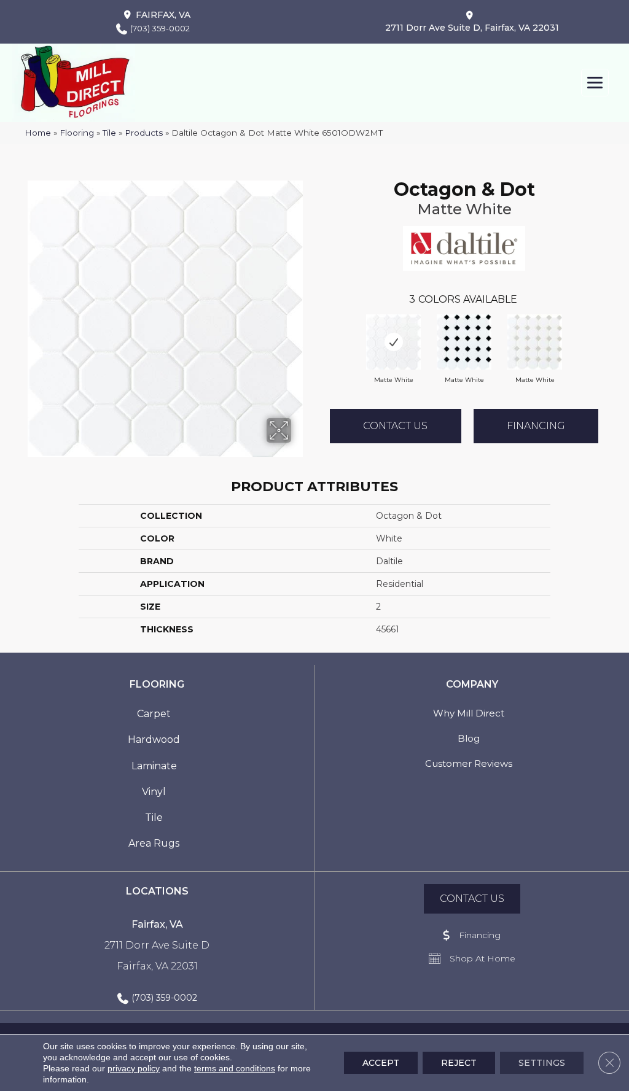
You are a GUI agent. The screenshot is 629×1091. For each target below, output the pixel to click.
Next (610, 330)
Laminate (154, 766)
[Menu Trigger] (595, 82)
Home (38, 133)
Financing (536, 426)
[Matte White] (393, 342)
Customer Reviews (468, 763)
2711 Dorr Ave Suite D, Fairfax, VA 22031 (472, 27)
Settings (541, 1062)
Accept (380, 1062)
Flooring (77, 133)
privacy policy (133, 1068)
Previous (317, 330)
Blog (469, 738)
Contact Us (395, 426)
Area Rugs (153, 843)
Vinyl (154, 792)
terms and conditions (234, 1068)
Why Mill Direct (468, 713)
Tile (109, 133)
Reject (459, 1062)
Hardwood (154, 739)
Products (144, 133)
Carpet (154, 714)
